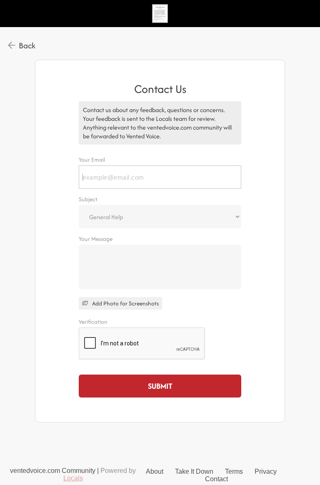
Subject (88, 199)
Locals (73, 478)
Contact (216, 478)
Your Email (92, 159)
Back (27, 45)
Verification (93, 322)
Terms (234, 471)
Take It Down (194, 471)
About (154, 471)
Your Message (95, 239)
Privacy (266, 471)
